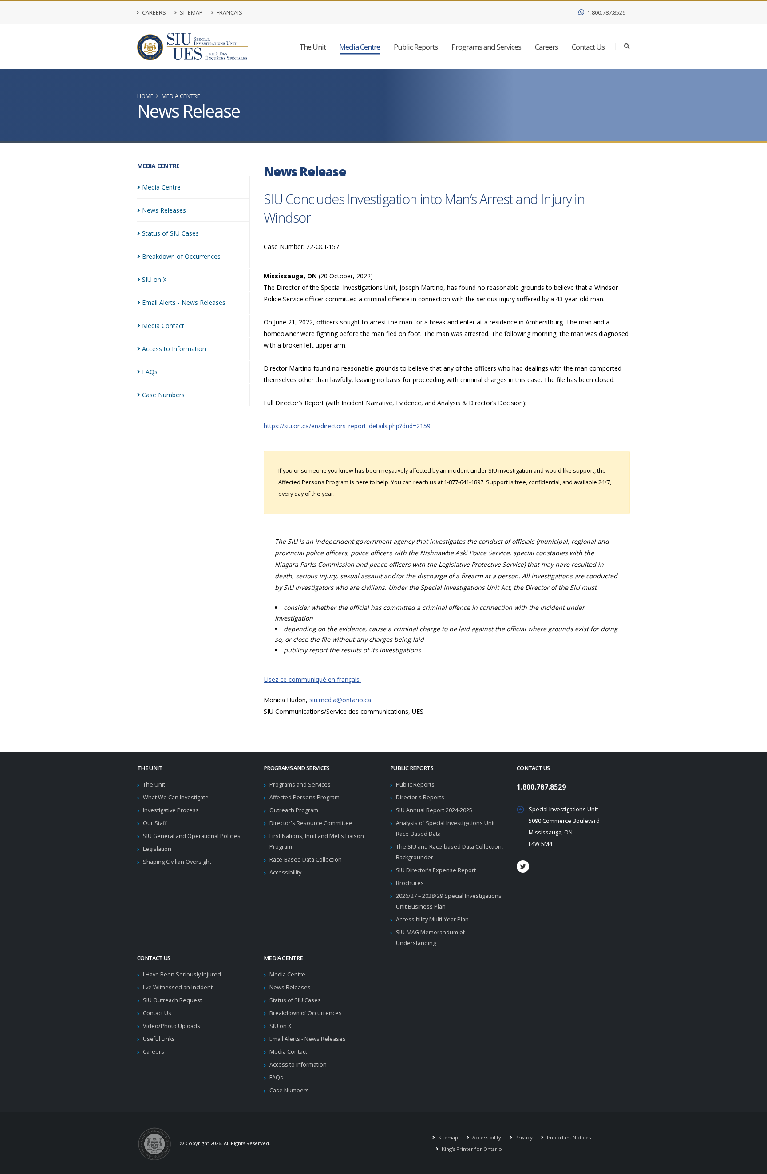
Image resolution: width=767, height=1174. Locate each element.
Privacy (523, 1137)
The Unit (312, 47)
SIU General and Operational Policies (192, 836)
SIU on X (280, 1026)
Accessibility (285, 872)
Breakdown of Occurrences (305, 1013)
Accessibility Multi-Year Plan (432, 919)
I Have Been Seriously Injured (182, 974)
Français (228, 12)
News (164, 210)
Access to (174, 348)
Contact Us (588, 47)
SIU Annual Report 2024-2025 (434, 810)
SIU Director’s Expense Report (436, 870)
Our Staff (154, 823)
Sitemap (190, 12)
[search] (627, 46)
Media (161, 187)
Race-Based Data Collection (305, 859)
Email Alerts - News (183, 302)
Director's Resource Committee (310, 823)
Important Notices (568, 1137)
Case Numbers (289, 1090)
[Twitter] (523, 866)
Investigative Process (171, 810)
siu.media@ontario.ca (340, 700)
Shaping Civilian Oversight (177, 862)
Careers (153, 12)
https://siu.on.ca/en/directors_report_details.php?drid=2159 (347, 426)
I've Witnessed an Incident (178, 987)
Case (163, 395)
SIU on (154, 279)
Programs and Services (486, 47)
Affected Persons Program (304, 797)
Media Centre (359, 47)
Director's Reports (420, 797)
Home (145, 96)
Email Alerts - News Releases (307, 1039)
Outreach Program (293, 810)
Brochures (410, 883)
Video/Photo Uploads (171, 1026)
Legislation (157, 849)
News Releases (290, 987)
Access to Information (298, 1064)
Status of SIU (170, 233)
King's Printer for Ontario (471, 1149)
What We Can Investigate (176, 797)
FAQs (276, 1077)
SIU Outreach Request (172, 1000)
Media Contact (288, 1051)
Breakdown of (181, 256)
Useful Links (159, 1039)
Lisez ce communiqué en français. (312, 679)
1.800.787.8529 (605, 12)
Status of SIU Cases (295, 1000)
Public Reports (416, 47)
